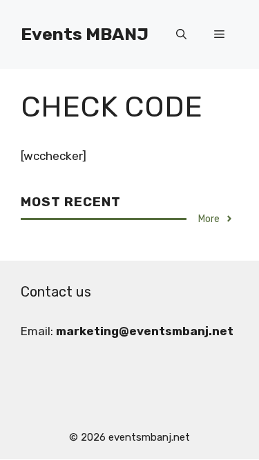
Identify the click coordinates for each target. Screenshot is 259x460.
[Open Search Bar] (181, 34)
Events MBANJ (84, 34)
